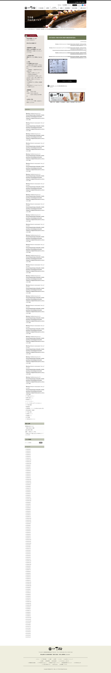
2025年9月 (28, 465)
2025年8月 (28, 467)
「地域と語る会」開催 (29, 428)
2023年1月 (28, 516)
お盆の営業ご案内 (29, 429)
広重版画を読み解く (32, 662)
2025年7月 (28, 468)
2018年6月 (28, 612)
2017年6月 (28, 628)
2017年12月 (28, 617)
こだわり (60, 659)
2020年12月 (28, 560)
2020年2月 (28, 578)
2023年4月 (28, 511)
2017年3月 (28, 633)
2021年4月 (28, 553)
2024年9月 (28, 484)
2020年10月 (28, 564)
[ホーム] (59, 5)
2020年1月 (28, 580)
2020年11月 (28, 562)
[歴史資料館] (67, 8)
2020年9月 (28, 566)
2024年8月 (28, 486)
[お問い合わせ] (83, 8)
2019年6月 (28, 592)
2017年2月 (28, 635)
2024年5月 (28, 491)
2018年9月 (28, 606)
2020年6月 (28, 571)
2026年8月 (28, 449)
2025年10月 (28, 463)
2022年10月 (28, 521)
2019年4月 (28, 596)
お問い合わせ (55, 664)
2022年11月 (28, 520)
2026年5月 (28, 452)
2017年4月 (28, 631)
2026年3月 (28, 456)
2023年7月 (28, 506)
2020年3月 (28, 576)
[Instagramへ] (85, 5)
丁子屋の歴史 (44, 659)
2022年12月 (28, 518)
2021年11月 (28, 541)
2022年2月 (28, 536)
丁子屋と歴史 (29, 411)
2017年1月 (28, 637)
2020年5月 (28, 573)
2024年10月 (28, 482)
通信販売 (28, 406)
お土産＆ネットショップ (68, 659)
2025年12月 (28, 459)
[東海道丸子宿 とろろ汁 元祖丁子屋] (30, 8)
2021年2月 (28, 557)
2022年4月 (28, 532)
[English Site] (79, 5)
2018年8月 (28, 608)
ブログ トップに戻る (67, 81)
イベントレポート (29, 401)
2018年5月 (28, 614)
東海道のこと (29, 399)
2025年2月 (28, 477)
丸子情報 (28, 417)
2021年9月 (28, 544)
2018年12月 (28, 601)
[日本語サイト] (74, 5)
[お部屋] (61, 8)
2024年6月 (28, 490)
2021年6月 (28, 550)
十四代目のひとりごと (30, 419)
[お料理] (47, 8)
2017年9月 (28, 622)
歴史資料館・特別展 (30, 410)
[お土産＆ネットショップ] (54, 8)
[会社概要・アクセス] (66, 5)
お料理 (55, 659)
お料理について (29, 413)
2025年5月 (28, 472)
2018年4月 (28, 615)
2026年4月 (28, 454)
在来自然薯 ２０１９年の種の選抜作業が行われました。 (58, 86)
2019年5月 (28, 594)
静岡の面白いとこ (29, 397)
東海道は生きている (29, 426)
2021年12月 (28, 539)
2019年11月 (28, 583)
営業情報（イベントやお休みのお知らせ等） (35, 408)
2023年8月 (28, 504)
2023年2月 (28, 514)
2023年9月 (28, 502)
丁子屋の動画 (29, 404)
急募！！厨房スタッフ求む (30, 431)
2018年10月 (28, 605)
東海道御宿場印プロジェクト (67, 662)
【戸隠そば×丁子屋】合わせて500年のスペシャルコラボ (34, 434)
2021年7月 (28, 548)
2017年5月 (28, 630)
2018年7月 (28, 610)
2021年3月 (28, 555)
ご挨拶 (50, 659)
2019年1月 (28, 599)
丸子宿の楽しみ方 (78, 662)
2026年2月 (28, 458)
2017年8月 (28, 624)
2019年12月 (28, 582)
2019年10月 (28, 585)
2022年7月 (28, 527)
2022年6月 (28, 529)
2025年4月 (28, 474)
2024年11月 (28, 481)
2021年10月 (28, 543)
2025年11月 (28, 461)
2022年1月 (28, 537)
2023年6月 (28, 507)
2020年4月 (28, 575)
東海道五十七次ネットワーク (54, 662)
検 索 (41, 442)
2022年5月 (28, 530)
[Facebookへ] (82, 5)
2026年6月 (28, 451)
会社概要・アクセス (63, 664)
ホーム (38, 659)
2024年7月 (28, 488)
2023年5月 (28, 509)
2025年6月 (28, 470)
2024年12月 (28, 479)
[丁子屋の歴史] (40, 8)
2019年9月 (28, 587)
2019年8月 (28, 589)
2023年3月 (28, 513)
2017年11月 (28, 619)
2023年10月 (28, 500)
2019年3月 (28, 598)
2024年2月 (28, 497)
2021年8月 (28, 546)
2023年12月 (28, 498)
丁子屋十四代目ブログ (46, 664)
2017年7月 (28, 626)
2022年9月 (28, 523)
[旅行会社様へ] (75, 8)
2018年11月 (28, 603)
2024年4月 (28, 493)
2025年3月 (28, 475)
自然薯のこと (29, 415)
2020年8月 (28, 568)
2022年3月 (28, 534)
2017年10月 (28, 621)
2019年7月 (28, 591)
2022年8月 (28, 525)
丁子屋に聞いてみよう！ (42, 662)
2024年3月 (28, 495)
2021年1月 (28, 559)
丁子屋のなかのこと (30, 396)
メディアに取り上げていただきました (34, 403)
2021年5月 (28, 552)
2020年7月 (28, 569)
